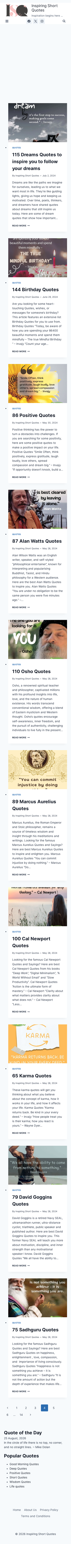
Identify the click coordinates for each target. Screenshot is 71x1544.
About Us (30, 1510)
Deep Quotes (18, 1468)
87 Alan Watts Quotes (37, 541)
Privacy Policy (49, 1510)
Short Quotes (18, 1477)
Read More (21, 225)
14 (21, 1414)
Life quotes (17, 1486)
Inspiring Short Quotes (27, 175)
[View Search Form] (64, 21)
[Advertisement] (35, 61)
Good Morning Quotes (24, 1464)
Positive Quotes (20, 1473)
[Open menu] (7, 21)
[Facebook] (29, 21)
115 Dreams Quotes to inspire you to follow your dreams (37, 161)
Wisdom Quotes (20, 1481)
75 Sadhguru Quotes (35, 1329)
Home (17, 1510)
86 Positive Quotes (33, 415)
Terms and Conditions (35, 1516)
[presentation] (37, 122)
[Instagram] (42, 21)
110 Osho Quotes (31, 671)
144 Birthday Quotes (35, 289)
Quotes (16, 147)
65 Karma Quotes (32, 1076)
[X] (35, 21)
